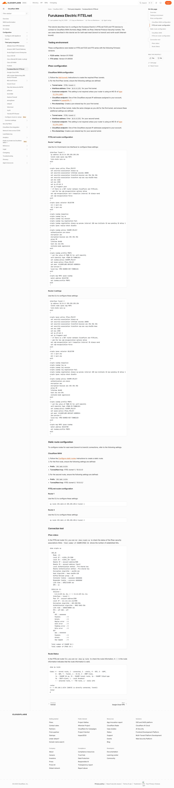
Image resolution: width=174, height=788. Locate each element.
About (51, 752)
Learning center (112, 755)
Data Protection (83, 758)
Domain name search (56, 742)
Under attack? (54, 739)
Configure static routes (67, 458)
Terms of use (127, 784)
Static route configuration (158, 29)
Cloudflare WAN (57, 9)
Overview (153, 12)
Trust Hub (81, 755)
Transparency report (85, 765)
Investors (52, 758)
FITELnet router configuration (161, 25)
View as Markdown (94, 20)
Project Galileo (83, 722)
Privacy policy (99, 784)
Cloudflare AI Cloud (143, 725)
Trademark (137, 784)
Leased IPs (66, 100)
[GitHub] (156, 3)
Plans (51, 722)
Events (109, 739)
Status (109, 732)
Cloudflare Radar (113, 725)
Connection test (155, 39)
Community (111, 758)
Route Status (156, 46)
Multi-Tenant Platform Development (149, 735)
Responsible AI (83, 762)
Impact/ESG (82, 735)
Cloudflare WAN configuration (161, 22)
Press (51, 762)
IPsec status (155, 43)
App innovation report (114, 722)
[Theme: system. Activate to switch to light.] (160, 2)
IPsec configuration (156, 18)
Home (50, 9)
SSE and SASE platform (144, 722)
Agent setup (107, 20)
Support (110, 735)
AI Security (140, 729)
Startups (52, 735)
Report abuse (83, 768)
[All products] (4, 9)
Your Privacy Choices (153, 784)
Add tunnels (63, 77)
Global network (54, 768)
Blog (108, 742)
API (41, 3)
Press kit (52, 765)
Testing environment (156, 15)
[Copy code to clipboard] (124, 152)
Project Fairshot (84, 732)
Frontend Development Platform (147, 732)
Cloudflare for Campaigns (87, 729)
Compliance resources (86, 752)
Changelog (53, 3)
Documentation (112, 752)
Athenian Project (84, 725)
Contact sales (54, 725)
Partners (52, 729)
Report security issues (113, 784)
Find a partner (54, 732)
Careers (52, 755)
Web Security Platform (144, 739)
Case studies (111, 729)
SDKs (46, 3)
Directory (35, 3)
